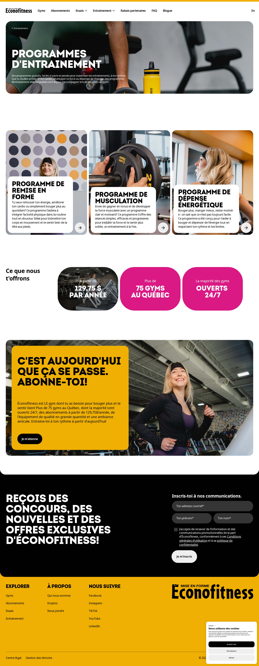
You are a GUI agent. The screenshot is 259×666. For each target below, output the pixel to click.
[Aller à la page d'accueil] (19, 10)
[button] (212, 625)
